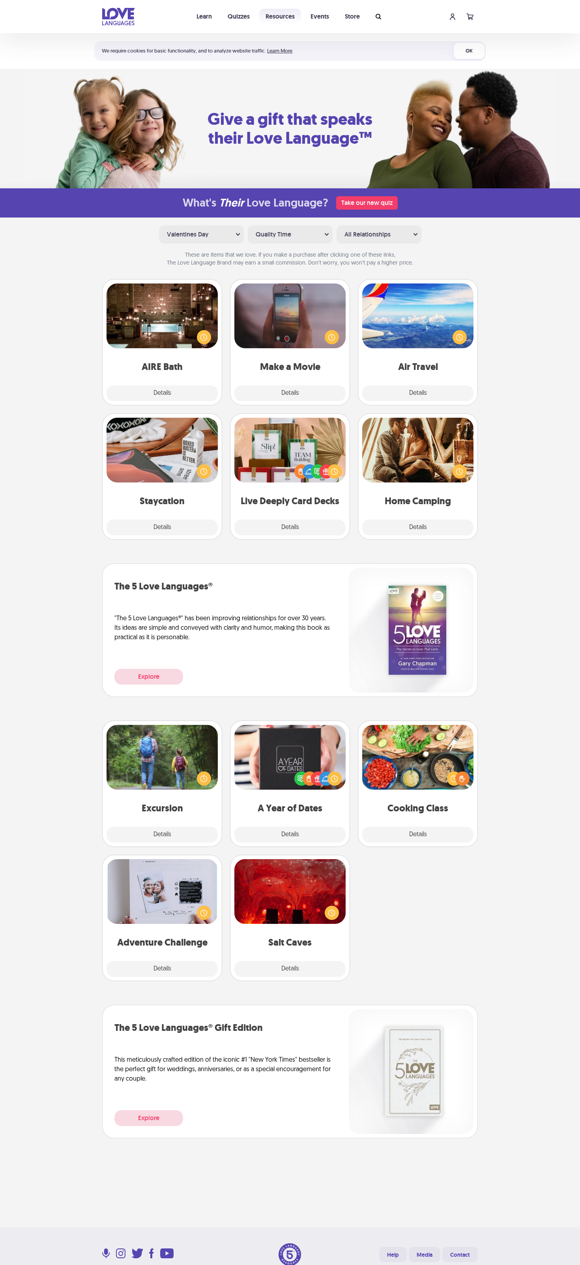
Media (424, 1254)
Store (352, 16)
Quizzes (239, 16)
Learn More (279, 50)
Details (162, 393)
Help (393, 1254)
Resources (280, 16)
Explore (148, 676)
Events (320, 16)
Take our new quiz (367, 203)
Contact (460, 1254)
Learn (204, 16)
